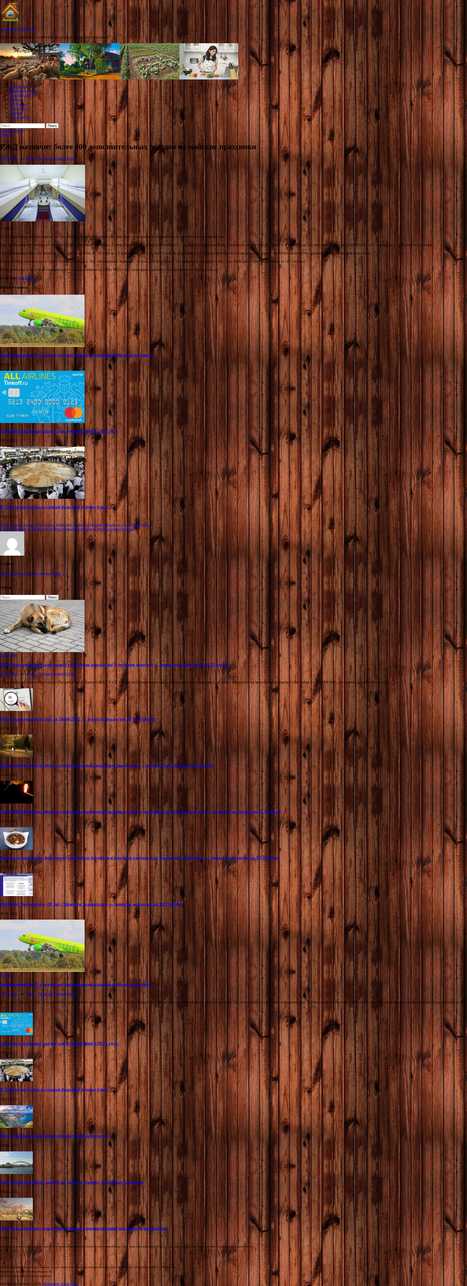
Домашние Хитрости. (18, 29)
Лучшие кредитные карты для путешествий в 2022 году (59, 431)
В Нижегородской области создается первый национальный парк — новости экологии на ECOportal (107, 765)
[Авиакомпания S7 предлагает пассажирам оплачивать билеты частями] (42, 346)
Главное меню (12, 130)
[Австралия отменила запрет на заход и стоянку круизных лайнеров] (16, 1173)
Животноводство (24, 91)
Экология (18, 108)
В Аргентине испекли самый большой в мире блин (54, 506)
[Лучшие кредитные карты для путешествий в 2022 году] (42, 422)
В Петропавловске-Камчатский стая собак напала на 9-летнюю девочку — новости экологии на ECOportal (114, 664)
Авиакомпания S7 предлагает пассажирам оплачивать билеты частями (76, 355)
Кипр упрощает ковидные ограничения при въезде (54, 1135)
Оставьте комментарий (57, 158)
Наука (15, 99)
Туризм (16, 113)
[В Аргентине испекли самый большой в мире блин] (42, 497)
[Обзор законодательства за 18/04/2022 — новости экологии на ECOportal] (16, 710)
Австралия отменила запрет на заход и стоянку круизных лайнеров (72, 1182)
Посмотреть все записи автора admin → (33, 573)
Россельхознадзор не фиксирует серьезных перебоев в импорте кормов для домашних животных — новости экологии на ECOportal (139, 857)
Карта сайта (19, 117)
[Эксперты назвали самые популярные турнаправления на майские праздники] (16, 1219)
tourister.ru (26, 278)
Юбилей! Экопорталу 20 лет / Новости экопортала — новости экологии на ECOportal (91, 904)
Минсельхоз (20, 95)
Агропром (18, 86)
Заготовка (18, 104)
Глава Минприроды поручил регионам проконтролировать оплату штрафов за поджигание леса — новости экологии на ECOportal (140, 811)
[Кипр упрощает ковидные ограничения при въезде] (16, 1126)
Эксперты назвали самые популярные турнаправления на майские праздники (83, 1228)
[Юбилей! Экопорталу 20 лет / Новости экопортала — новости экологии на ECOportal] (16, 895)
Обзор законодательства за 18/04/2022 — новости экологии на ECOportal (77, 719)
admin (30, 158)
